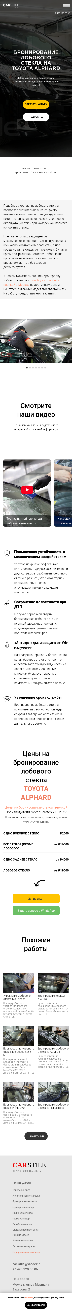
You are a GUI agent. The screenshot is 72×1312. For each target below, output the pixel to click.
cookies (29, 1298)
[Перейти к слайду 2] (30, 368)
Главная (26, 168)
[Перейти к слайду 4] (36, 368)
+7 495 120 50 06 (62, 13)
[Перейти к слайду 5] (39, 368)
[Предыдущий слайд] (3, 341)
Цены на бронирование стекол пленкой (36, 807)
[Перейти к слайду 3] (33, 368)
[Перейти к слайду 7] (45, 368)
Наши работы (40, 168)
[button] (36, 104)
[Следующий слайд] (69, 341)
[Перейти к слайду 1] (27, 368)
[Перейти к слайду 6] (42, 368)
